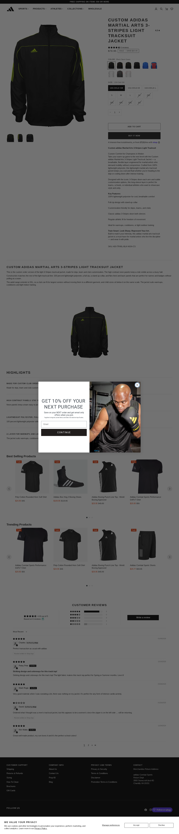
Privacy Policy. (40, 828)
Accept (136, 825)
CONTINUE (64, 432)
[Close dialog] (137, 385)
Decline (161, 825)
